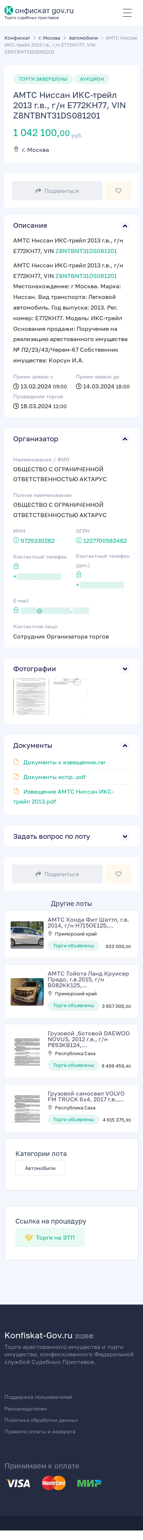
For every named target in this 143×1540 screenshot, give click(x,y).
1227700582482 (105, 540)
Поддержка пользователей (38, 1397)
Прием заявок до (97, 376)
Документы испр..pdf (54, 776)
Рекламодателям (25, 1408)
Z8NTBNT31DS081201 (86, 251)
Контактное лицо (35, 626)
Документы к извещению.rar (64, 762)
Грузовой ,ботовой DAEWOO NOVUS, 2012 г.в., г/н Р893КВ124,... (89, 1039)
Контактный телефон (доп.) (103, 560)
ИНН (19, 531)
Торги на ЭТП (54, 1237)
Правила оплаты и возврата (40, 1431)
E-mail (21, 600)
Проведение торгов (38, 396)
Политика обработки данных (41, 1420)
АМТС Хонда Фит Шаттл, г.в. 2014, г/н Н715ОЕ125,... (88, 922)
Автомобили (40, 1168)
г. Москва (35, 149)
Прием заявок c (33, 376)
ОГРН (83, 531)
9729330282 (38, 540)
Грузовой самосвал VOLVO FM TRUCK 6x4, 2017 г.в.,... (86, 1096)
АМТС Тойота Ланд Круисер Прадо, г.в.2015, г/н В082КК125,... (88, 979)
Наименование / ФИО (41, 459)
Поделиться (61, 190)
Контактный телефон (40, 556)
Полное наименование (42, 495)
